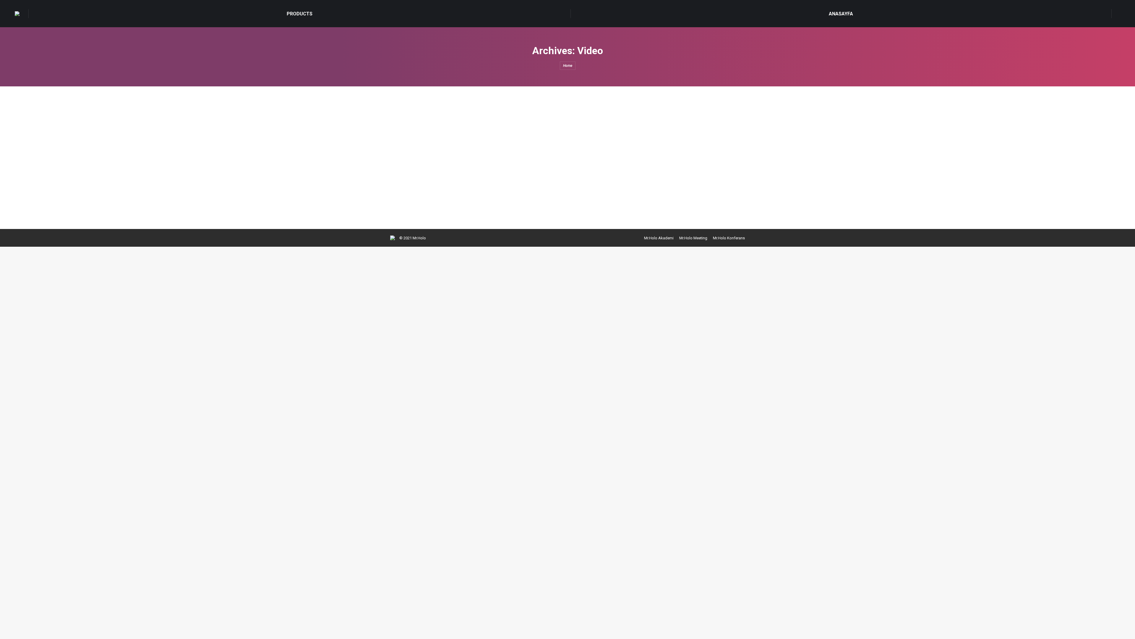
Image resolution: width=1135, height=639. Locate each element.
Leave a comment (546, 128)
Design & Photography (417, 128)
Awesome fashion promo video (440, 168)
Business (405, 179)
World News (466, 128)
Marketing (446, 128)
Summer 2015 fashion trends (437, 117)
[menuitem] (299, 13)
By (489, 128)
